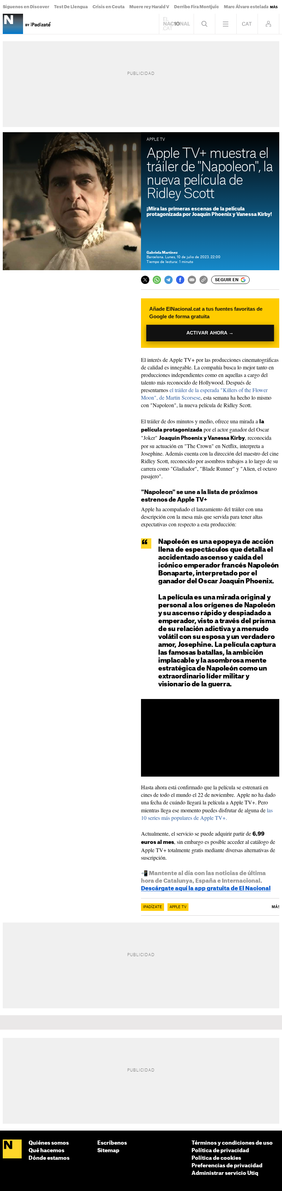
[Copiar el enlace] (203, 280)
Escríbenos (112, 1143)
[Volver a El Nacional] (176, 24)
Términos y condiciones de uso (232, 1143)
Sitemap (108, 1150)
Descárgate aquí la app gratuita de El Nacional (206, 888)
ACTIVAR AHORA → (209, 332)
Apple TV (178, 907)
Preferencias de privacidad (227, 1165)
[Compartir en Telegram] (168, 280)
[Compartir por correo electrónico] (192, 280)
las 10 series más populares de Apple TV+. (207, 813)
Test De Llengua (71, 7)
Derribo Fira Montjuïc (196, 7)
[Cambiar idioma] (247, 24)
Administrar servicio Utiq (225, 1173)
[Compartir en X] (145, 280)
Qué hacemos (46, 1150)
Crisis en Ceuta (108, 7)
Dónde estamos (49, 1158)
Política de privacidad (220, 1150)
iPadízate (152, 907)
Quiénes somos (49, 1143)
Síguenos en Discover (26, 7)
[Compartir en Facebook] (180, 280)
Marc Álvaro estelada (246, 7)
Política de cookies (216, 1158)
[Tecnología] (13, 24)
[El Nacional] (12, 1149)
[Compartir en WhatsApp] (157, 280)
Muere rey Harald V (149, 7)
